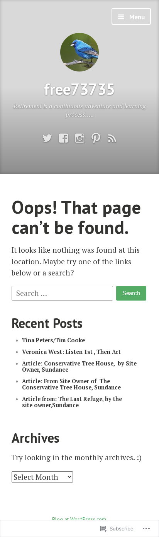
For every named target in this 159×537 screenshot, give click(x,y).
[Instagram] (80, 138)
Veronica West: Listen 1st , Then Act (71, 351)
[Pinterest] (96, 138)
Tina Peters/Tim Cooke (53, 340)
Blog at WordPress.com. (79, 519)
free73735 (79, 88)
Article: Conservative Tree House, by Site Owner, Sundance (79, 366)
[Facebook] (63, 138)
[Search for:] (63, 292)
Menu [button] (136, 17)
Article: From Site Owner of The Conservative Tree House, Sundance (71, 384)
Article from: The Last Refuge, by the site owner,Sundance (72, 402)
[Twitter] (47, 138)
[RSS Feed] (112, 138)
